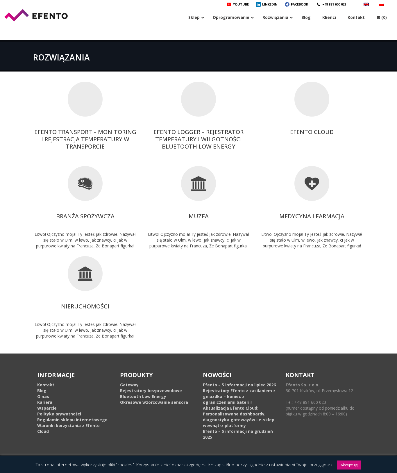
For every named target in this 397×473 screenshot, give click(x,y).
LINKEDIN (270, 4)
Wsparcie (47, 408)
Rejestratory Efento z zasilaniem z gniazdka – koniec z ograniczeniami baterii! (239, 396)
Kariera (44, 402)
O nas (43, 396)
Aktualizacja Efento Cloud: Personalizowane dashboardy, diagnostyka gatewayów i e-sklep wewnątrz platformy (238, 416)
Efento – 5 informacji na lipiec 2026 (239, 385)
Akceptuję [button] (349, 464)
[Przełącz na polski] (382, 4)
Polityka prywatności (59, 414)
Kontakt (45, 385)
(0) (383, 17)
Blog (42, 390)
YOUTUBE (241, 4)
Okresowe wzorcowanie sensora (154, 402)
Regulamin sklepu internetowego (72, 419)
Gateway (129, 385)
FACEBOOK (299, 4)
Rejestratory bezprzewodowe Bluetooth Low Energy (151, 393)
